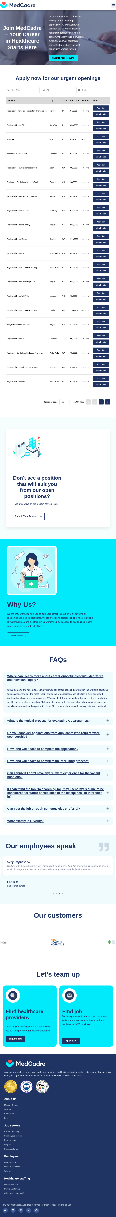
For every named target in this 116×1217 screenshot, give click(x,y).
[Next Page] (101, 401)
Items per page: (51, 402)
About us (10, 1099)
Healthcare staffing (17, 1178)
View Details (101, 114)
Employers (11, 1156)
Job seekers (12, 1125)
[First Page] (88, 401)
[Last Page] (107, 401)
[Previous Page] (94, 401)
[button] (113, 5)
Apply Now (101, 108)
